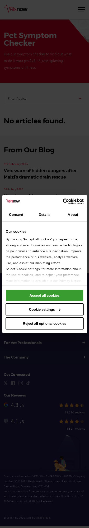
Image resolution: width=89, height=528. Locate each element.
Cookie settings (42, 309)
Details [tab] (44, 215)
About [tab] (73, 215)
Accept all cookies (44, 295)
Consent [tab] (16, 215)
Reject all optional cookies (44, 323)
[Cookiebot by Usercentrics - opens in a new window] (63, 201)
